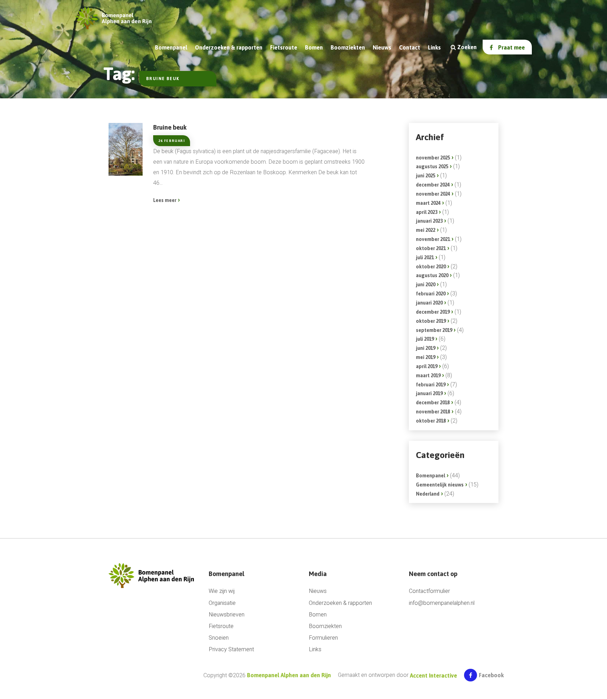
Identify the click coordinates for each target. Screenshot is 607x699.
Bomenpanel (430, 475)
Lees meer (164, 200)
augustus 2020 (432, 275)
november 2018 (433, 411)
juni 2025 (425, 175)
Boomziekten (348, 47)
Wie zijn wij (222, 591)
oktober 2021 (431, 248)
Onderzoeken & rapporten (228, 47)
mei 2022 (425, 230)
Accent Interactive (433, 675)
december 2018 (433, 402)
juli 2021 (425, 257)
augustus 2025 (432, 166)
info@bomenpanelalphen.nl (442, 603)
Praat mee (511, 47)
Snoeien (219, 638)
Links (434, 47)
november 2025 (433, 158)
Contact (409, 47)
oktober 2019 (431, 321)
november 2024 (433, 194)
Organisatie (222, 603)
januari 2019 (429, 393)
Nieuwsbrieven (226, 615)
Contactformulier (429, 591)
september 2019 (434, 330)
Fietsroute (283, 47)
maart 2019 (428, 375)
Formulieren (323, 638)
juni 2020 (425, 284)
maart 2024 (428, 203)
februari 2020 (430, 293)
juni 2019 (425, 348)
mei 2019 (425, 357)
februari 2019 (430, 384)
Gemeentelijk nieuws (440, 485)
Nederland (427, 494)
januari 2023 (429, 221)
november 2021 (433, 239)
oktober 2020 (431, 266)
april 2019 (426, 366)
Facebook (491, 675)
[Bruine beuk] (126, 149)
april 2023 (426, 212)
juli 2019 (425, 339)
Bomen (314, 47)
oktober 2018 (431, 421)
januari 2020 (429, 303)
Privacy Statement (231, 650)
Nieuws (382, 47)
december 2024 (433, 185)
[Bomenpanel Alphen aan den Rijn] (153, 575)
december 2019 (433, 312)
